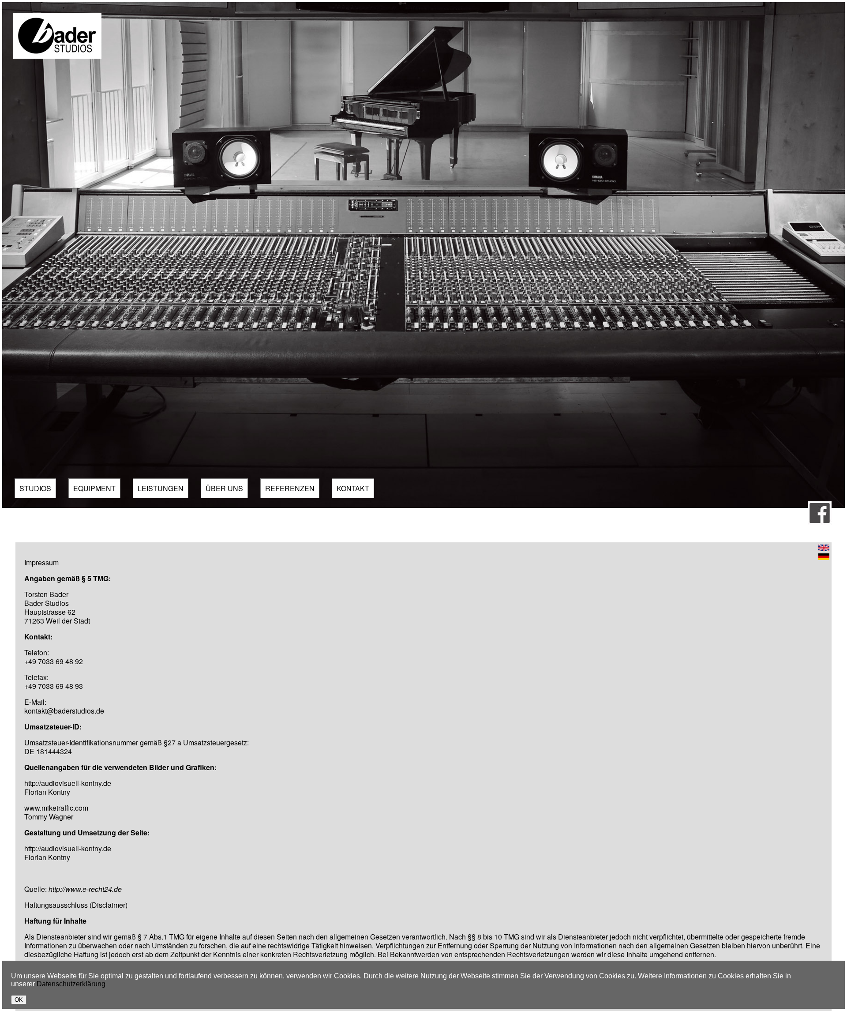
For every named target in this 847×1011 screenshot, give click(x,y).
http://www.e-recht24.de (85, 889)
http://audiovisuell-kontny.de (67, 783)
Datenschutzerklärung (71, 984)
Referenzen (290, 488)
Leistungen (161, 488)
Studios (35, 488)
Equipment (94, 488)
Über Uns (224, 488)
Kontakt (353, 488)
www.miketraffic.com (56, 808)
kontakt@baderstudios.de (64, 711)
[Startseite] (57, 56)
